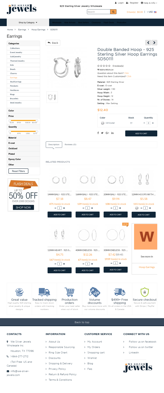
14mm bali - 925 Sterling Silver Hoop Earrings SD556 (60, 194)
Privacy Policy (57, 368)
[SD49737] (148, 43)
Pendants (14, 86)
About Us (54, 341)
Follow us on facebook (142, 341)
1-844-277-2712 (18, 356)
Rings (12, 94)
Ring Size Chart (58, 352)
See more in (147, 256)
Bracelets (14, 98)
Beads (13, 69)
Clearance (96, 22)
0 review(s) (118, 65)
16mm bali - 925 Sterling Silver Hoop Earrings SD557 (88, 194)
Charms (13, 73)
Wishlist (92, 358)
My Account (94, 341)
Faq (89, 368)
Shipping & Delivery (60, 363)
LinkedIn (134, 352)
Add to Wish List (106, 69)
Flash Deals (109, 22)
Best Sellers (83, 22)
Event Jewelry (16, 52)
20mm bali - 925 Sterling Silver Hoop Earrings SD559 (116, 194)
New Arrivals (69, 22)
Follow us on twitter (141, 347)
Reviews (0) (70, 144)
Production (121, 22)
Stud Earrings (15, 81)
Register (133, 2)
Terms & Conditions (60, 379)
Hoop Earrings (147, 266)
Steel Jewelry (15, 102)
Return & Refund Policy (63, 374)
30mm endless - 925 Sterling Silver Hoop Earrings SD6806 (116, 250)
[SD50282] (154, 43)
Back (54, 42)
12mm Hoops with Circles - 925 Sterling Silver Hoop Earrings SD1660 (144, 194)
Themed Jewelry (17, 61)
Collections (15, 48)
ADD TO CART (141, 133)
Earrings (13, 77)
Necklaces (14, 90)
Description (53, 144)
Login (120, 2)
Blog (90, 363)
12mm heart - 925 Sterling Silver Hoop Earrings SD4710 (60, 250)
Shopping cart (96, 352)
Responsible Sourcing (62, 347)
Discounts (54, 358)
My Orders (93, 347)
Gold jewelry (15, 56)
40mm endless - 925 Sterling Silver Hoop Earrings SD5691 (88, 250)
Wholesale (57, 22)
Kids (12, 65)
